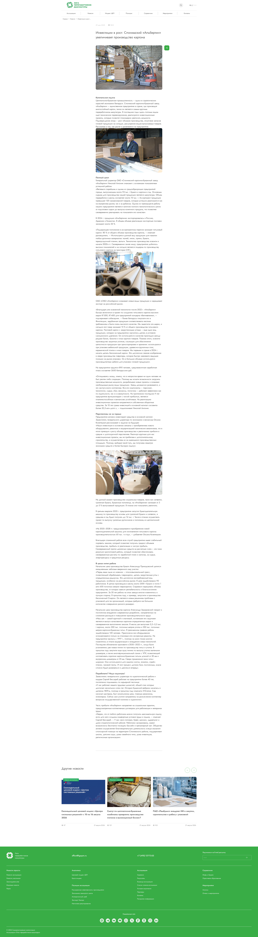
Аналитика (76, 870)
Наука (8, 889)
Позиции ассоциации (81, 885)
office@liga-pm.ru (79, 855)
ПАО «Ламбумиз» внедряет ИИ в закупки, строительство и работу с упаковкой (174, 813)
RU (190, 5)
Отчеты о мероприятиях (211, 893)
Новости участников (13, 878)
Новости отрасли (13, 870)
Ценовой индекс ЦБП (80, 875)
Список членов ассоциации (147, 885)
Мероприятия (167, 13)
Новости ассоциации (71, 780)
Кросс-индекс (77, 878)
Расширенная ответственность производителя (88, 890)
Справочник (148, 13)
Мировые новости (115, 780)
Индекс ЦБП (109, 13)
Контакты (187, 13)
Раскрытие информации (145, 899)
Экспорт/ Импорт (78, 900)
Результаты (141, 878)
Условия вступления (144, 889)
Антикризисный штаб (79, 897)
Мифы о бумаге (208, 875)
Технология (128, 780)
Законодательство (12, 882)
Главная (65, 19)
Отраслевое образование (212, 878)
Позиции (129, 13)
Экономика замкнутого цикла (82, 893)
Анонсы (205, 890)
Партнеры (140, 892)
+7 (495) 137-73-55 (145, 855)
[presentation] (187, 770)
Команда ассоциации (145, 882)
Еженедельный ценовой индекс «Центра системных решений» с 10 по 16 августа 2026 (82, 814)
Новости (90, 13)
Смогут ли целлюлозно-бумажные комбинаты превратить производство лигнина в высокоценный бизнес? (125, 814)
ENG (195, 5)
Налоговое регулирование (81, 904)
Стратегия (140, 875)
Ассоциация (142, 870)
